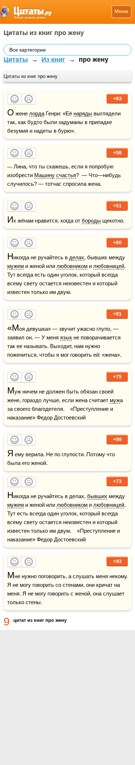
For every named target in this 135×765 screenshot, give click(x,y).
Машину (44, 175)
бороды (91, 220)
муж (115, 400)
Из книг (53, 59)
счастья (66, 175)
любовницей (108, 266)
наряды (82, 113)
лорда (36, 113)
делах (76, 257)
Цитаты (16, 59)
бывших (97, 496)
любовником (72, 266)
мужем (15, 266)
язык (66, 337)
